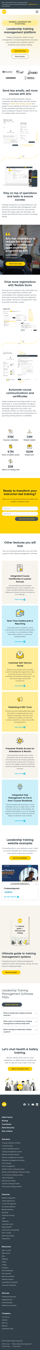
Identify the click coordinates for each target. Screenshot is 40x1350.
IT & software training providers (12, 1175)
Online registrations (8, 1201)
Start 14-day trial (12, 1004)
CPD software (6, 1163)
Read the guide (11, 972)
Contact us (5, 1317)
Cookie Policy (16, 1346)
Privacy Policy (6, 1346)
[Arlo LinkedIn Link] (37, 1104)
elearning (5, 1212)
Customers (6, 1124)
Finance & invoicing (8, 1215)
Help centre (6, 1253)
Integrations (6, 1238)
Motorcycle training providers (12, 1186)
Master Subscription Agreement (22, 1344)
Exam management (8, 1166)
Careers (4, 1320)
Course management (9, 1204)
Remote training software (10, 1154)
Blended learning (7, 1209)
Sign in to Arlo (6, 1250)
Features (6, 1194)
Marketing (5, 1221)
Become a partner (8, 1276)
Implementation (7, 1300)
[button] (37, 12)
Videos (4, 1262)
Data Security (8, 1127)
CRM (3, 1218)
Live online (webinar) (8, 1207)
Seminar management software (12, 1157)
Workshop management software (13, 1160)
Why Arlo (5, 1326)
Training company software (11, 1143)
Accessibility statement (10, 1282)
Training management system (12, 1152)
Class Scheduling (7, 1178)
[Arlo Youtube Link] (33, 1104)
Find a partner (6, 1273)
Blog (3, 1256)
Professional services (9, 1297)
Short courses (6, 1233)
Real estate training (8, 1181)
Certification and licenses (10, 1230)
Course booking (7, 1146)
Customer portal (7, 1224)
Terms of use (6, 1344)
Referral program (7, 1279)
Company (6, 1313)
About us (5, 1323)
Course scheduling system (10, 1149)
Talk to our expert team (20, 1069)
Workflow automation (9, 1305)
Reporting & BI (6, 1227)
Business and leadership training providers (16, 1172)
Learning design (7, 1302)
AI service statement (9, 1285)
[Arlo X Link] (29, 1104)
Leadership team (7, 1329)
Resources (6, 1246)
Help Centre (7, 1117)
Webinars (5, 1259)
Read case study (15, 264)
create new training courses (20, 104)
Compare (5, 1268)
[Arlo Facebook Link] (24, 1104)
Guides (4, 1265)
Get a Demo (7, 1131)
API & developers (7, 1270)
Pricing (5, 1121)
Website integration (8, 1198)
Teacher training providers (11, 1183)
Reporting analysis (8, 1236)
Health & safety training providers (13, 1169)
